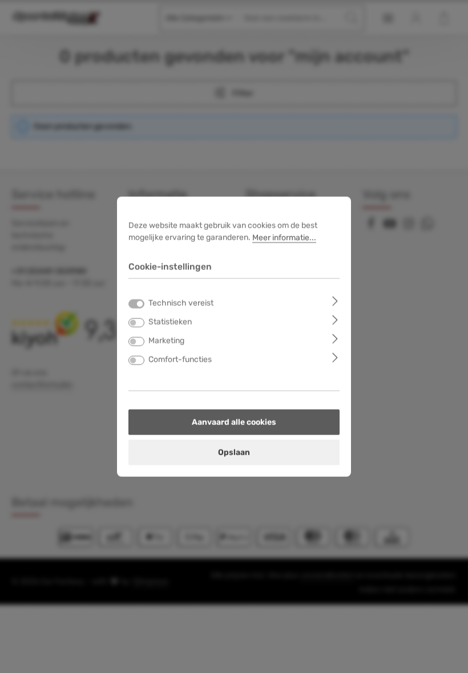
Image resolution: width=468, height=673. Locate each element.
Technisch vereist (180, 302)
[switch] (136, 322)
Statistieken (170, 321)
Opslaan (234, 452)
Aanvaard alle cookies (234, 422)
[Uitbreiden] (335, 300)
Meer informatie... (284, 237)
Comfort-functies (180, 359)
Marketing (166, 340)
